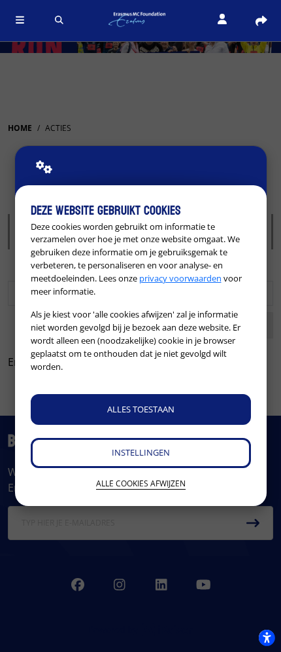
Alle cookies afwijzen (141, 483)
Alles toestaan (140, 409)
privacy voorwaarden (180, 278)
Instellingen (141, 452)
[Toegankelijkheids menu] (266, 637)
